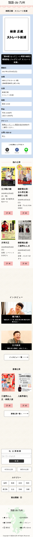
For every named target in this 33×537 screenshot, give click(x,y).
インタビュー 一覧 (15, 357)
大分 (12, 489)
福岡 (5, 483)
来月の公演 (24, 469)
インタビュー (26, 522)
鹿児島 (5, 489)
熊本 (27, 483)
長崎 (12, 483)
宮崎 (20, 489)
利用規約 (25, 517)
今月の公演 (8, 469)
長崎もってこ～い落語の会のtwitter (15, 125)
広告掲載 (8, 522)
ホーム (7, 517)
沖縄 (27, 489)
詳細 (8, 213)
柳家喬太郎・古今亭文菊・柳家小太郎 (24, 192)
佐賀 (20, 483)
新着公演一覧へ (16, 414)
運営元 (7, 527)
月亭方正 (5, 243)
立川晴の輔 (6, 189)
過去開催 (15, 497)
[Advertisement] (16, 282)
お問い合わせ (26, 527)
